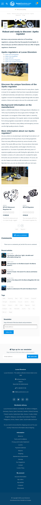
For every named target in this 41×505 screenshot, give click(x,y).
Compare (20, 485)
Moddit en (23, 500)
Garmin (27, 301)
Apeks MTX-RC (9, 58)
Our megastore (20, 462)
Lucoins (20, 445)
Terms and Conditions (20, 439)
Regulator (23, 229)
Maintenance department (20, 456)
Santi (33, 305)
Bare (16, 298)
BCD (21, 298)
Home (9, 13)
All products (20, 488)
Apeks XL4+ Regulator (11, 56)
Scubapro (4, 308)
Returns (20, 450)
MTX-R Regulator (28, 207)
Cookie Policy (20, 468)
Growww (28, 500)
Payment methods (20, 448)
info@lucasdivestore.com (21, 392)
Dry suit (20, 301)
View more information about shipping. (23, 427)
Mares (32, 301)
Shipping (20, 453)
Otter (21, 305)
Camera (27, 298)
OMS (16, 305)
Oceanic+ (10, 305)
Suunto (24, 308)
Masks (4, 305)
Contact (20, 465)
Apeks (16, 229)
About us (20, 436)
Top (34, 308)
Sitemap (20, 459)
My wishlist (20, 482)
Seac (11, 308)
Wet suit (4, 312)
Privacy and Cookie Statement (20, 442)
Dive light (4, 301)
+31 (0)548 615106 (21, 388)
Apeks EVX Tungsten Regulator (14, 61)
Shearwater (17, 308)
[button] (18, 225)
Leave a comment (21, 235)
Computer (33, 298)
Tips (29, 308)
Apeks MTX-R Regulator (12, 54)
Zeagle (10, 312)
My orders (20, 479)
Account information (20, 476)
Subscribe (9, 332)
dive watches (13, 301)
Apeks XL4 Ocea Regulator (12, 60)
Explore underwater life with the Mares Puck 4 (22, 289)
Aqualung (10, 298)
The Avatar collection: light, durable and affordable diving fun (20, 256)
